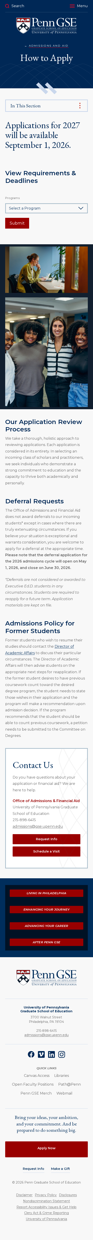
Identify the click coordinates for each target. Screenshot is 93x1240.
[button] (79, 6)
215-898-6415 (24, 820)
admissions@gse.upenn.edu (38, 826)
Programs (12, 198)
